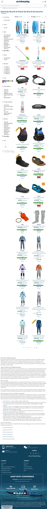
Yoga (5, 59)
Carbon (6, 122)
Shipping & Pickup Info (6, 468)
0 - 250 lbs (6, 68)
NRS (6, 46)
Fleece (6, 126)
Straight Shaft (7, 97)
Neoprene (7, 131)
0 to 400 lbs (7, 73)
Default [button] (18, 16)
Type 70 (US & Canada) (8, 107)
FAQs (2, 465)
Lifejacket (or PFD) (7, 406)
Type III (6, 105)
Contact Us (3, 463)
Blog (25, 470)
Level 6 (6, 41)
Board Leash (6, 410)
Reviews (25, 465)
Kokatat (6, 40)
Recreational (7, 58)
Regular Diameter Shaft (8, 95)
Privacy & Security (28, 466)
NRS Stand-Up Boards (8, 432)
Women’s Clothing (12, 417)
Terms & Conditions (28, 468)
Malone (6, 43)
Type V (6, 111)
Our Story (26, 463)
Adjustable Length (8, 93)
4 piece (6, 92)
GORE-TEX (7, 127)
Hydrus (6, 130)
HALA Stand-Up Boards (8, 436)
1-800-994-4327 (9, 446)
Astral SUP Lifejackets (8, 434)
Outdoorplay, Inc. (27, 495)
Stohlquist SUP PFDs (7, 430)
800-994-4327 (43, 504)
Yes (5, 27)
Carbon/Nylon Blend (8, 123)
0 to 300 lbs (7, 72)
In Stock (6, 20)
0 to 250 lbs (7, 71)
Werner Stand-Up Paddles (9, 439)
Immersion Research (8, 39)
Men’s (4, 417)
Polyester (6, 134)
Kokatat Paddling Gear (8, 427)
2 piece (6, 90)
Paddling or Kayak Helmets (9, 413)
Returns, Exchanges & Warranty (8, 467)
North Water (7, 44)
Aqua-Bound (7, 36)
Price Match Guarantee (6, 472)
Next (37, 347)
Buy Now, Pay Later (5, 470)
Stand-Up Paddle (7, 402)
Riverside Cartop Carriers (7, 48)
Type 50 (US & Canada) (8, 110)
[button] (45, 1)
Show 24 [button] (35, 16)
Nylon (6, 133)
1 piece (6, 89)
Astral (6, 37)
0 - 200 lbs (6, 66)
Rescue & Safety (8, 113)
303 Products (7, 35)
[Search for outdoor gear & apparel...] (45, 5)
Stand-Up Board (6, 401)
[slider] (3, 151)
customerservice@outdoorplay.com (26, 504)
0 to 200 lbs (7, 69)
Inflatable (6, 114)
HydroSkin (7, 128)
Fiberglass (6, 124)
